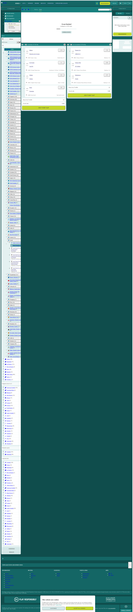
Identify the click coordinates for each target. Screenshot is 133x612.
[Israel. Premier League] (28, 9)
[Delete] (65, 45)
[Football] (25, 9)
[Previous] (19, 21)
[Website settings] (121, 3)
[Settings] (129, 17)
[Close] (131, 39)
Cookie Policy (59, 605)
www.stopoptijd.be (111, 608)
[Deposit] (97, 3)
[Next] (26, 44)
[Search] (110, 10)
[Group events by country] (19, 42)
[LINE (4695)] (23, 9)
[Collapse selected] (17, 42)
